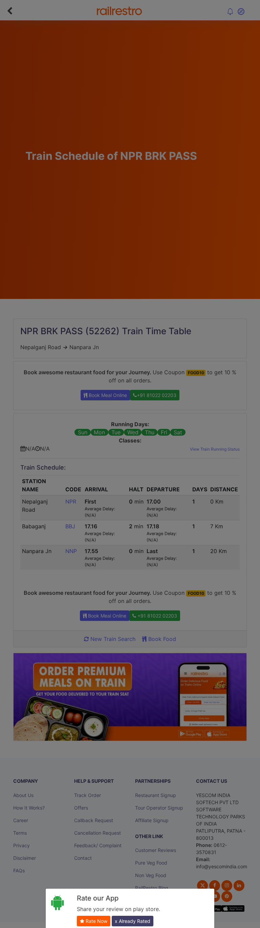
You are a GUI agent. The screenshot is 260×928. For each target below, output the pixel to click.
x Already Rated (132, 921)
